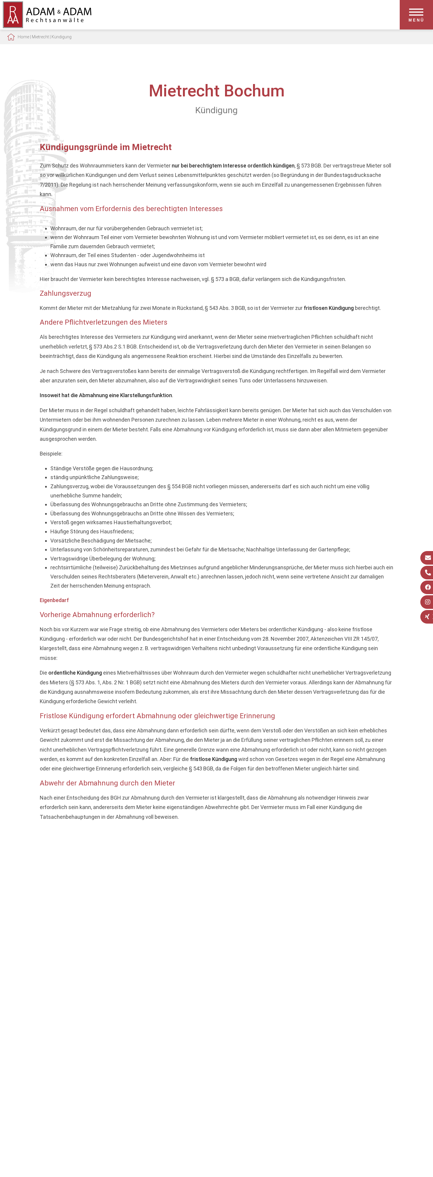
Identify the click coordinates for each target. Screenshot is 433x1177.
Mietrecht (40, 36)
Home (23, 36)
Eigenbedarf (54, 600)
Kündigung (62, 36)
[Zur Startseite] (47, 26)
